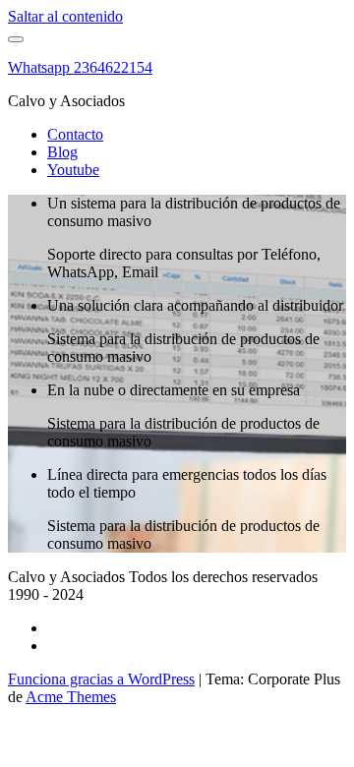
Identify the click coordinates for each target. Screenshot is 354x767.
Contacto (75, 134)
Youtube (73, 169)
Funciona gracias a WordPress (101, 679)
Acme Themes (71, 696)
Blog (62, 152)
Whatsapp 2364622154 (80, 67)
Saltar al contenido (65, 16)
